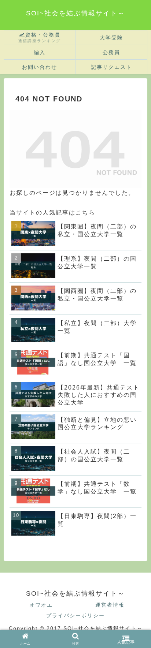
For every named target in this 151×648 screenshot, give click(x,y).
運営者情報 (110, 605)
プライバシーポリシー (75, 615)
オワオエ (41, 605)
